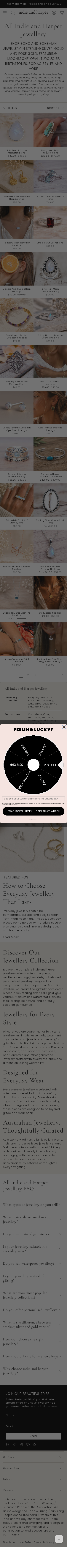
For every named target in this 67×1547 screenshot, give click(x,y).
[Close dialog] (64, 727)
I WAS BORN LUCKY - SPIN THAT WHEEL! (33, 811)
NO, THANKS (33, 818)
